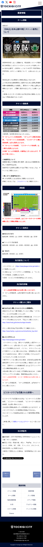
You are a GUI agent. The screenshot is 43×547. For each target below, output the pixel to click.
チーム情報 (11, 495)
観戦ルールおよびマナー (21, 421)
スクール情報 (11, 509)
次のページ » (37, 474)
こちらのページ (22, 181)
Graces (11, 513)
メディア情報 (31, 500)
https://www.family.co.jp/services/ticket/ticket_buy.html (19, 331)
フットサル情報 (31, 509)
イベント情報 (11, 491)
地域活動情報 (11, 500)
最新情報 (31, 491)
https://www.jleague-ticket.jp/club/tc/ (27, 266)
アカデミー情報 (31, 504)
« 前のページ (6, 474)
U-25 (11, 504)
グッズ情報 (31, 495)
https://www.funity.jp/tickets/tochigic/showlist (16, 322)
